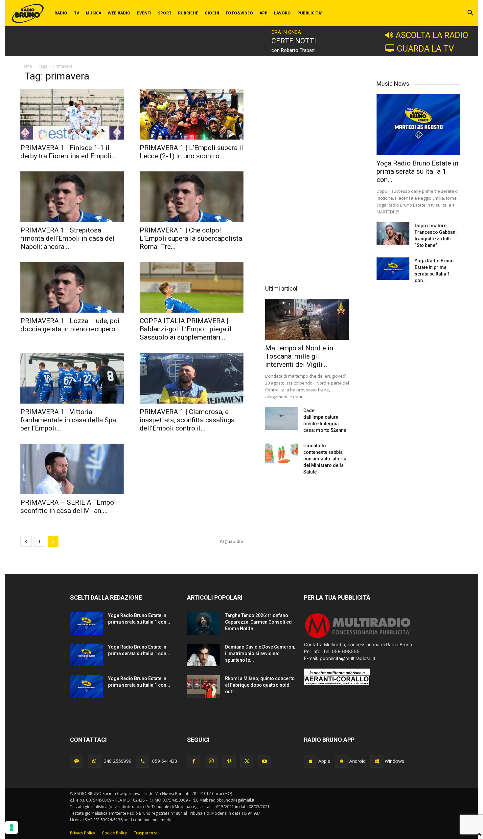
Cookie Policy (114, 833)
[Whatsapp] (94, 761)
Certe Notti (293, 41)
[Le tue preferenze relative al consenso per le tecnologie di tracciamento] (11, 827)
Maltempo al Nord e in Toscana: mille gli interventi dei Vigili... (299, 356)
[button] (470, 14)
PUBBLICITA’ (309, 13)
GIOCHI (212, 13)
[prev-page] (26, 541)
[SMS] (76, 761)
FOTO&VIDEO (239, 13)
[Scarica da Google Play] (341, 761)
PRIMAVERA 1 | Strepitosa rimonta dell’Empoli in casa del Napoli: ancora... (67, 238)
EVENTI (144, 13)
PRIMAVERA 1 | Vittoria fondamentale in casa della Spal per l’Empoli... (69, 420)
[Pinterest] (229, 761)
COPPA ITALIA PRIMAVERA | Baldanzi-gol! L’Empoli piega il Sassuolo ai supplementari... (186, 329)
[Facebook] (193, 761)
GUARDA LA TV (425, 49)
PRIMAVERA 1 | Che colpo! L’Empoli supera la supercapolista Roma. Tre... (191, 238)
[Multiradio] (358, 637)
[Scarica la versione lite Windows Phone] (376, 761)
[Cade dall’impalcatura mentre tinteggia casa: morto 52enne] (281, 418)
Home (26, 66)
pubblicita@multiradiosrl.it (347, 658)
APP (263, 13)
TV (76, 13)
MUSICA (93, 13)
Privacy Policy (82, 833)
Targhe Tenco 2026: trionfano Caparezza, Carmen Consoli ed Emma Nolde (258, 622)
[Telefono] (142, 761)
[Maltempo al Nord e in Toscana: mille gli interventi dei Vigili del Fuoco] (307, 319)
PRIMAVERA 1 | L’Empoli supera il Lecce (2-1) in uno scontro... (191, 152)
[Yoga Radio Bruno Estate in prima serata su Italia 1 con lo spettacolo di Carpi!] (418, 124)
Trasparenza (145, 833)
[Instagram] (211, 761)
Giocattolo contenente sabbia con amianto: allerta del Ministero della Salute (324, 459)
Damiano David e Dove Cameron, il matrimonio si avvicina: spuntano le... (260, 653)
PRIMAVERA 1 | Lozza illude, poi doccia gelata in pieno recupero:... (71, 325)
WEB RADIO (119, 13)
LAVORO (282, 13)
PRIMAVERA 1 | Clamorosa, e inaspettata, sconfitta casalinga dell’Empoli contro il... (187, 420)
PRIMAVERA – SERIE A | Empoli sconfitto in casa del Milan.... (69, 506)
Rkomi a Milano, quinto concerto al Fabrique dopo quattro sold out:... (260, 685)
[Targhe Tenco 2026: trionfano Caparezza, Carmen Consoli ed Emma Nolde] (203, 623)
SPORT (165, 13)
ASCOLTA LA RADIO (432, 35)
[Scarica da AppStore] (310, 761)
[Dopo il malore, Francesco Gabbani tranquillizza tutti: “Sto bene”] (393, 233)
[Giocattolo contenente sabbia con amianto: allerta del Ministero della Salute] (281, 453)
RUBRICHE (188, 13)
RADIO (61, 13)
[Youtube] (264, 761)
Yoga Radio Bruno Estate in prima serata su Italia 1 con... (417, 171)
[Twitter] (246, 761)
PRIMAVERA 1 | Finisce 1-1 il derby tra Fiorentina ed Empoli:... (69, 152)
